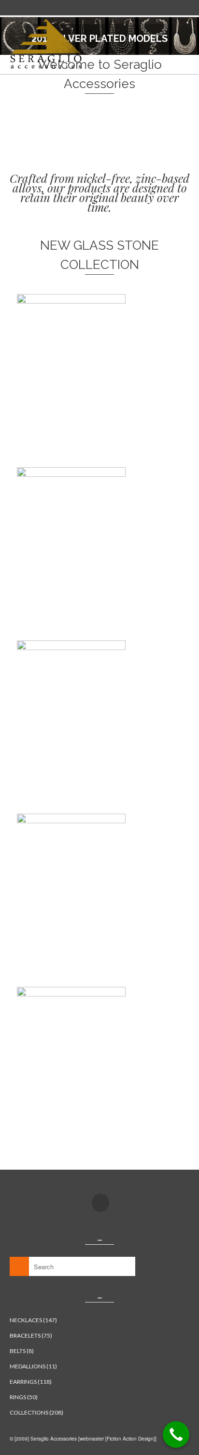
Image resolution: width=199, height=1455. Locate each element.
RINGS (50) (24, 1397)
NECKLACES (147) (33, 1320)
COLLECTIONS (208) (36, 1412)
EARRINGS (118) (31, 1381)
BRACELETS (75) (31, 1335)
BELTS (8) (22, 1350)
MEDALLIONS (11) (33, 1366)
